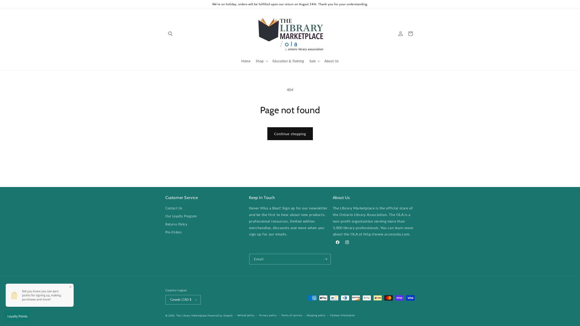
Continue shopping (290, 134)
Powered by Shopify (220, 315)
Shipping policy (316, 315)
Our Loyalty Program (181, 216)
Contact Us (173, 208)
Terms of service (291, 315)
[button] (170, 34)
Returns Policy (176, 224)
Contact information (342, 315)
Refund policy (246, 315)
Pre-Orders (173, 232)
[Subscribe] (326, 259)
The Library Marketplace (191, 315)
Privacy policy (268, 315)
